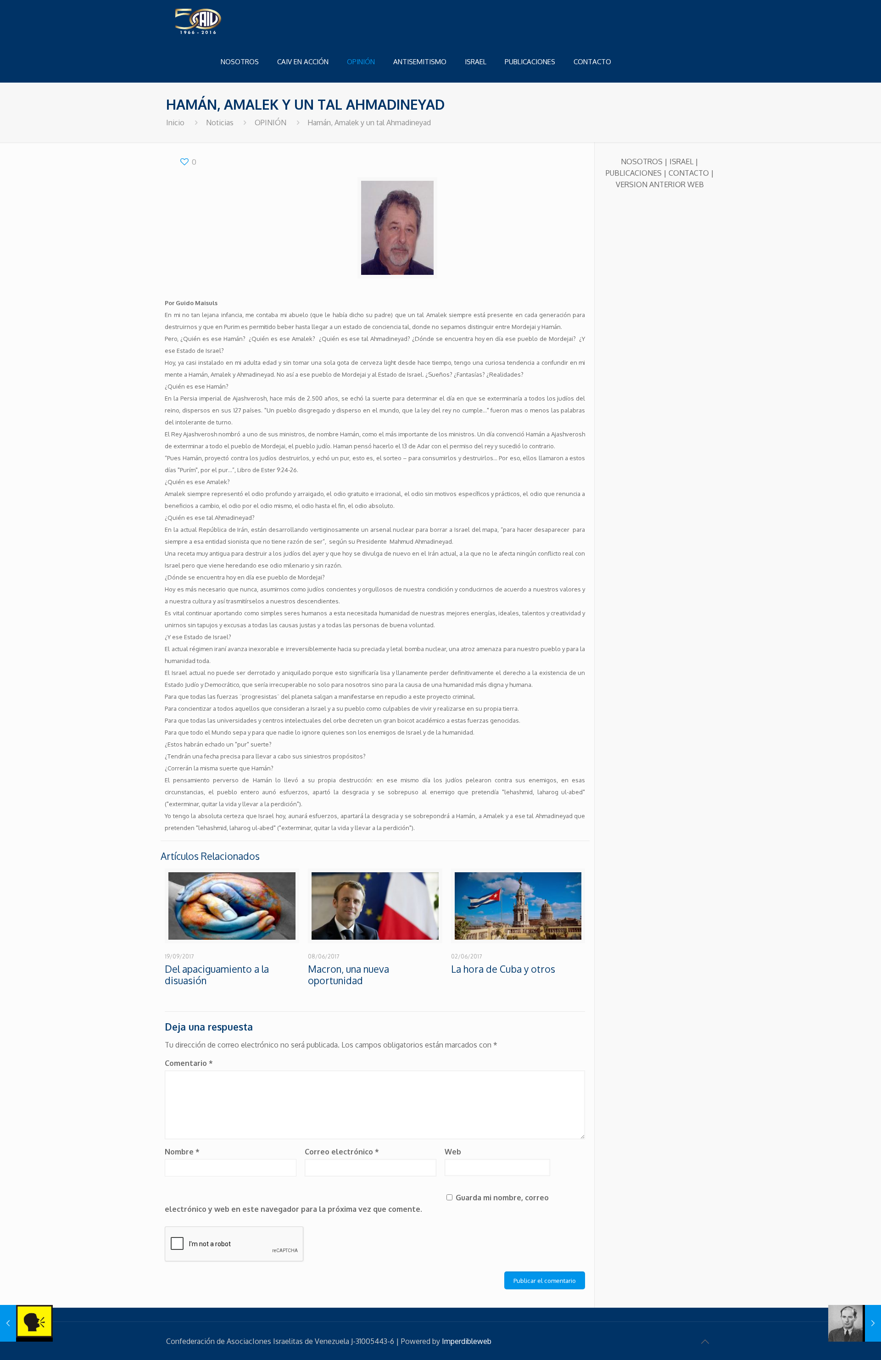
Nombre (182, 1151)
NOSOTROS (642, 161)
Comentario (189, 1063)
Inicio (175, 122)
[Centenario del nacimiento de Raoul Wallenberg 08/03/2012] (854, 1323)
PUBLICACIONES (634, 173)
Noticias (220, 122)
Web (453, 1151)
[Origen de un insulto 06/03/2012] (26, 1323)
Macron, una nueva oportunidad (348, 975)
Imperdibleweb (466, 1341)
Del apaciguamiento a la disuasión (217, 975)
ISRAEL (681, 161)
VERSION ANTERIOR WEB (660, 184)
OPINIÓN (270, 122)
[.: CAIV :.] (221, 20)
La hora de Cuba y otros (503, 969)
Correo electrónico (342, 1151)
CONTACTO (689, 173)
